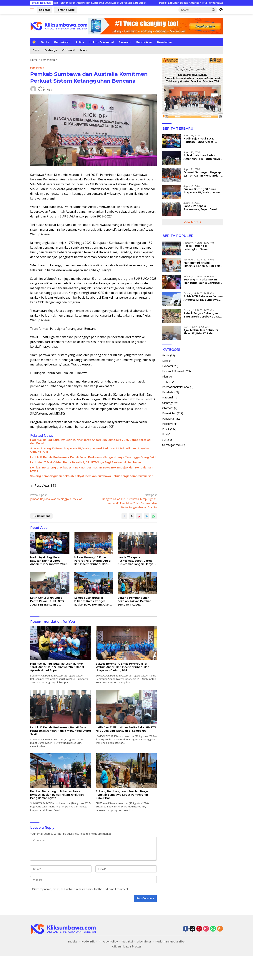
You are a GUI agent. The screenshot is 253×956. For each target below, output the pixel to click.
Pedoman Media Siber (170, 941)
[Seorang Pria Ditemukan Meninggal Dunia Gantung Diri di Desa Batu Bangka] (171, 282)
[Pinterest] (199, 929)
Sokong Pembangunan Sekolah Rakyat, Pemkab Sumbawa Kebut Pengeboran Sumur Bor (91, 476)
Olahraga (50, 50)
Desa (35, 50)
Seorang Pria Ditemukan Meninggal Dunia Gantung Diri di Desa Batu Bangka (202, 281)
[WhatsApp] (213, 929)
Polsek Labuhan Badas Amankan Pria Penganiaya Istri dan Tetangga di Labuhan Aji (173, 2)
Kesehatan (164, 42)
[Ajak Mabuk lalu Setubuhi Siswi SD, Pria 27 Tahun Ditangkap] (171, 333)
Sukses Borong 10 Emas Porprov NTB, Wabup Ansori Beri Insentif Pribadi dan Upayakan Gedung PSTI (90, 450)
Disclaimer (144, 941)
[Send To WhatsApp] (154, 516)
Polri (165, 434)
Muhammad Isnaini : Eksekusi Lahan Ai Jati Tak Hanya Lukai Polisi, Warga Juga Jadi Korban (202, 264)
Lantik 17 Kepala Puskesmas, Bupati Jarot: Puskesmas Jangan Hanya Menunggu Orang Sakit (93, 457)
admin (41, 87)
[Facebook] (186, 929)
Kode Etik (88, 941)
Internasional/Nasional (175, 387)
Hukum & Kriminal (101, 42)
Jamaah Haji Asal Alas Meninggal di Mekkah (56, 497)
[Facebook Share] (124, 516)
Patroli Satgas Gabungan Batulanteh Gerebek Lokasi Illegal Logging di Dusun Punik (202, 315)
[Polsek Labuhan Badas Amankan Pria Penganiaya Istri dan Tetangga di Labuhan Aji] (171, 158)
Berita (45, 42)
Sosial (165, 439)
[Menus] (32, 10)
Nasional (167, 397)
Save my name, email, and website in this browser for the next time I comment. (81, 889)
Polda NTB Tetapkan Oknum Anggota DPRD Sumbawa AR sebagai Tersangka (203, 298)
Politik (80, 42)
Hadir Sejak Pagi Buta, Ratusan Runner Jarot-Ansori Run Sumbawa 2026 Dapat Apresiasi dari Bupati (90, 441)
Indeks (72, 941)
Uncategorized (171, 445)
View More (191, 222)
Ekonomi (125, 42)
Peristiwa (167, 423)
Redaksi (44, 9)
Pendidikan (144, 42)
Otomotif (68, 50)
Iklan (83, 50)
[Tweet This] (131, 516)
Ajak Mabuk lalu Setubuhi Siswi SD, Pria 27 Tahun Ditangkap (201, 331)
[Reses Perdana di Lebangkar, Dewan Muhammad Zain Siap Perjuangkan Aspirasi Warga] (171, 248)
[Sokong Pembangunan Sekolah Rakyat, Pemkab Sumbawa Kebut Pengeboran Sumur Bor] (137, 583)
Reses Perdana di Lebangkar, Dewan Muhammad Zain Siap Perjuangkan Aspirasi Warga (203, 247)
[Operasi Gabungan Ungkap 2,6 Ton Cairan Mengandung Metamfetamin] (171, 175)
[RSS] (220, 929)
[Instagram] (206, 929)
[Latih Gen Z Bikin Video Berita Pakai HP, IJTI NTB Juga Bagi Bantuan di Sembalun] (49, 583)
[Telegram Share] (146, 516)
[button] (213, 10)
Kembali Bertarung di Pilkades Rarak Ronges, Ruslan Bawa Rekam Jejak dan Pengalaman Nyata (91, 469)
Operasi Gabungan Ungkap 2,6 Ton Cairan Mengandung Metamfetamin (203, 174)
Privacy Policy (108, 941)
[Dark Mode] (221, 10)
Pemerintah (62, 42)
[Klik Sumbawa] (59, 26)
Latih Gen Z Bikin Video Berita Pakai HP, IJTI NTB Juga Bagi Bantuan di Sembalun (85, 462)
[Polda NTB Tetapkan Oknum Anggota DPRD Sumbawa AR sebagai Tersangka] (171, 299)
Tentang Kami (65, 9)
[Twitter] (192, 929)
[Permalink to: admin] (33, 88)
